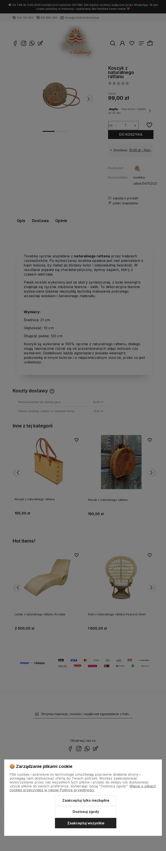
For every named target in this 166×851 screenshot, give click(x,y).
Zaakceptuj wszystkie (85, 823)
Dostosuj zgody (86, 811)
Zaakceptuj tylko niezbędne (85, 800)
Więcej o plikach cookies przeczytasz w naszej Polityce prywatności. (83, 788)
